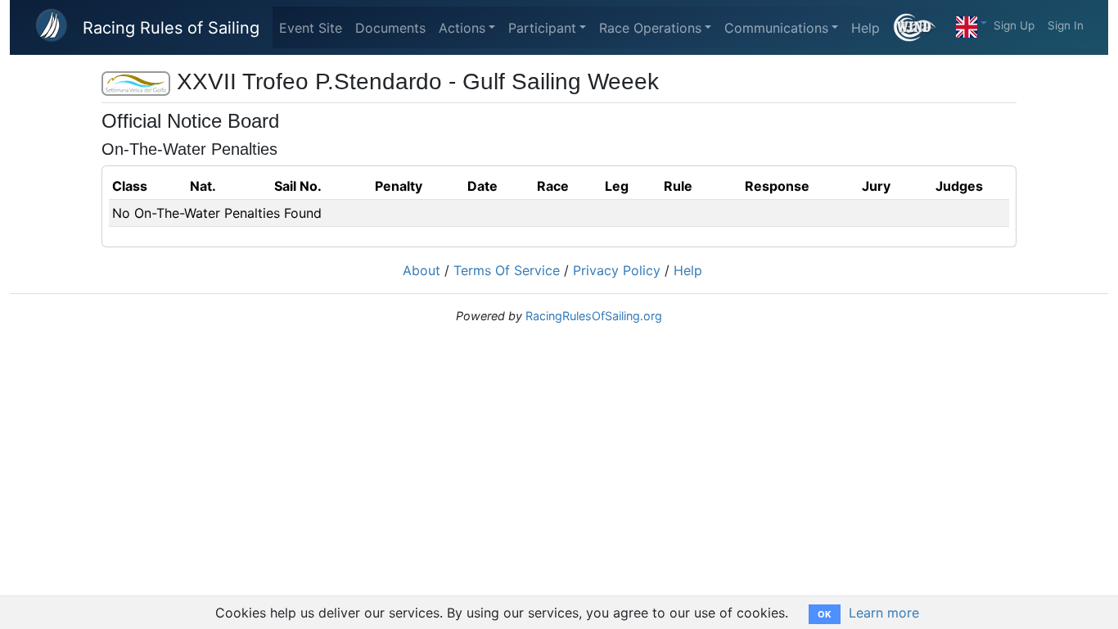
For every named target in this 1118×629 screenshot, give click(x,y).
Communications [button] (776, 28)
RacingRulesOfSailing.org (593, 316)
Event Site (310, 28)
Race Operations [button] (650, 28)
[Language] (971, 23)
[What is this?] (921, 27)
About (421, 270)
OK (825, 614)
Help (865, 28)
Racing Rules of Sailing (171, 28)
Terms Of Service (506, 270)
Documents (390, 28)
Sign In (1066, 25)
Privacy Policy (616, 270)
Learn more (884, 612)
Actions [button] (462, 28)
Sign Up (1014, 25)
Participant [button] (542, 28)
